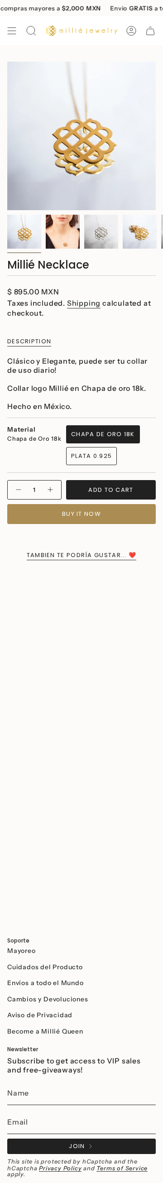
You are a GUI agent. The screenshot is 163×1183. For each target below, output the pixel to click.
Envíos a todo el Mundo (45, 983)
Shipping (84, 303)
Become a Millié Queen (45, 1031)
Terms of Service (122, 1168)
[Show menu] (12, 30)
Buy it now (81, 514)
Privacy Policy (60, 1168)
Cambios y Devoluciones (47, 999)
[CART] (150, 30)
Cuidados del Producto (45, 967)
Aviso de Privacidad (39, 1015)
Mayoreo (21, 951)
